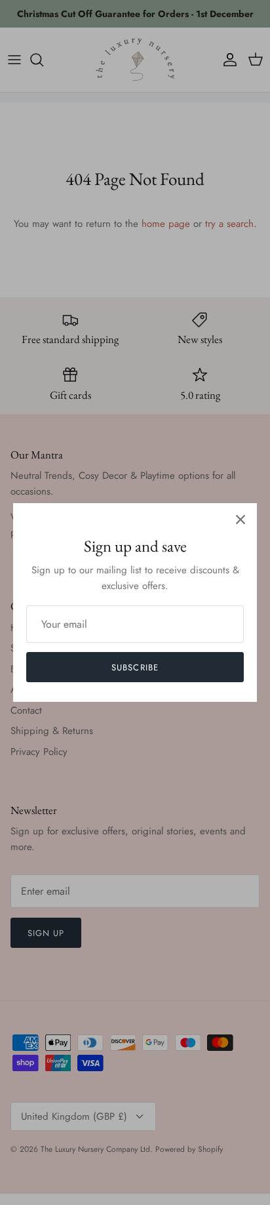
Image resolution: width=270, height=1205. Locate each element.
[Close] (240, 519)
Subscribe (134, 667)
